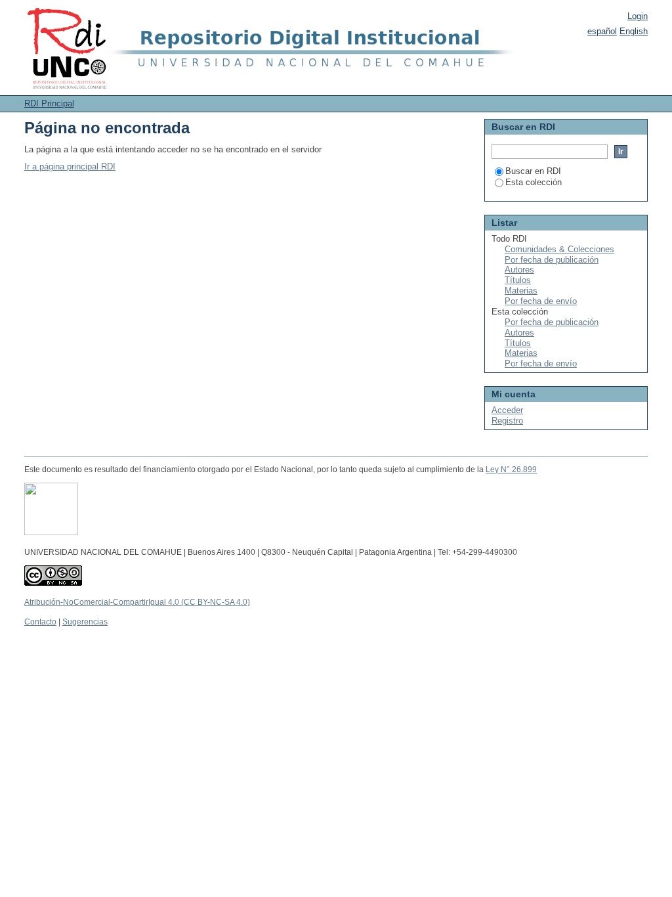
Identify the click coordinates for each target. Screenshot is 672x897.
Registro (507, 421)
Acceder (507, 410)
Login (637, 16)
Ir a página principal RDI (70, 166)
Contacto (40, 621)
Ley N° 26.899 (511, 469)
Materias (521, 290)
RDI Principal (49, 103)
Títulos (518, 280)
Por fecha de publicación (551, 260)
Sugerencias (85, 621)
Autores (519, 269)
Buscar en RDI (533, 171)
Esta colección (533, 182)
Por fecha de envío (541, 301)
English (634, 31)
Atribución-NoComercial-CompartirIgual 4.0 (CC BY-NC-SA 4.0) (137, 602)
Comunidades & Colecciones (559, 249)
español (602, 31)
